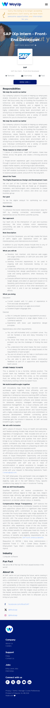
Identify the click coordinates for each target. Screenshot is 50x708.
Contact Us (10, 658)
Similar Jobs (24, 82)
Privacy (8, 691)
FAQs (8, 656)
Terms (14, 691)
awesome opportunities (18, 16)
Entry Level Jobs (12, 669)
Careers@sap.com (10, 472)
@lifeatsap (12, 610)
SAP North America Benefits (33, 538)
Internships (10, 671)
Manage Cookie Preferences (29, 691)
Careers (9, 646)
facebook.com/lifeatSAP (18, 604)
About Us (9, 643)
